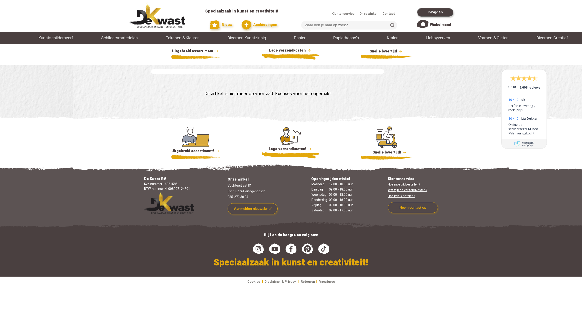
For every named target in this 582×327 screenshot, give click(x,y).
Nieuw (226, 24)
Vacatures (327, 281)
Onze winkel (368, 13)
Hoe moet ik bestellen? (404, 184)
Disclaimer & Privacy (280, 281)
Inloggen (435, 12)
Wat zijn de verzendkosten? (407, 190)
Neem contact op (412, 207)
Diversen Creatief (552, 38)
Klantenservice (343, 13)
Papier (300, 38)
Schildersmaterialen (119, 38)
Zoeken (392, 25)
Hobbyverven (438, 38)
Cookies (253, 281)
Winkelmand (440, 24)
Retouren (308, 281)
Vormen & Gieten (493, 38)
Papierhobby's (346, 38)
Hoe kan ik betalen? (401, 196)
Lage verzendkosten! (288, 149)
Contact (388, 13)
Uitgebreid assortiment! (193, 151)
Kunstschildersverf (55, 38)
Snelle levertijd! (383, 152)
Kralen (393, 38)
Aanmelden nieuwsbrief (252, 209)
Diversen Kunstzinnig (247, 38)
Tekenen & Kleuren (183, 38)
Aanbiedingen (264, 24)
